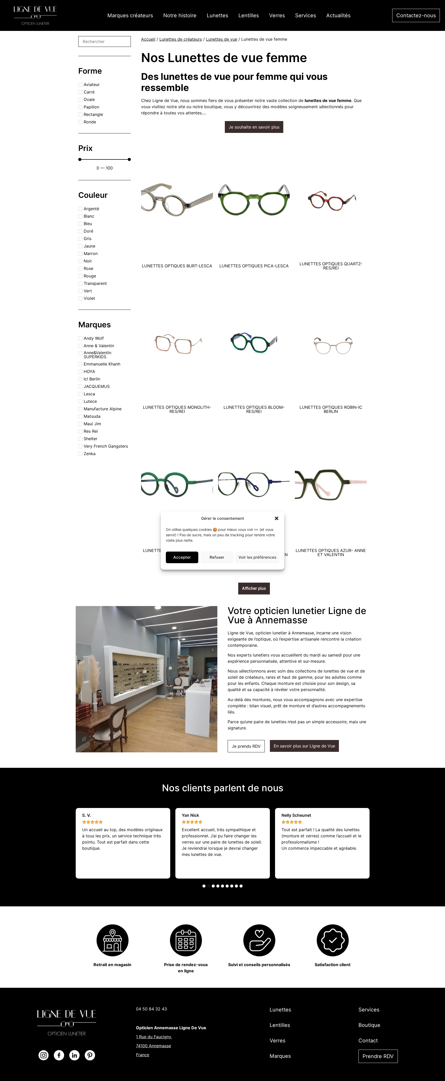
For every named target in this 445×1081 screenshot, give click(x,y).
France (142, 1054)
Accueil (148, 39)
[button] (276, 518)
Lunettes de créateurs (180, 39)
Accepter (182, 557)
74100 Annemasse (153, 1045)
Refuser (217, 557)
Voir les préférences (257, 557)
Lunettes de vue (221, 39)
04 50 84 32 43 (151, 1008)
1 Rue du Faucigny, (154, 1036)
